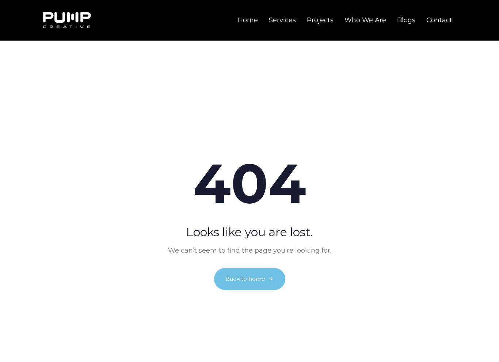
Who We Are (365, 20)
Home (248, 20)
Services (282, 20)
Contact (439, 20)
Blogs (406, 20)
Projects (320, 20)
